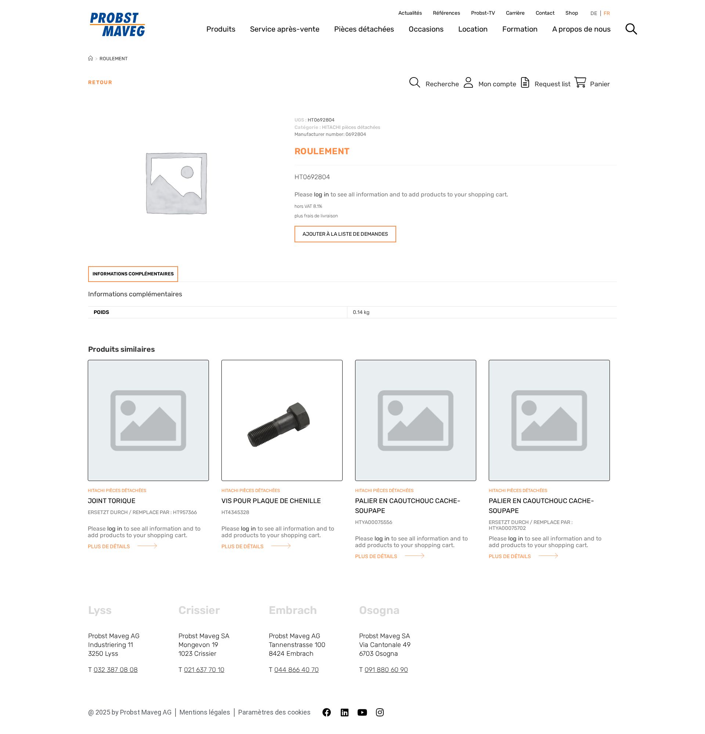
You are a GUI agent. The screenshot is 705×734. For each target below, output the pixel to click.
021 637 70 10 (204, 670)
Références (446, 13)
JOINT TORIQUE (111, 501)
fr (607, 14)
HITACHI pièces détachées (351, 127)
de (593, 14)
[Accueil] (90, 58)
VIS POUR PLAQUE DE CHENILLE (271, 501)
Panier (600, 84)
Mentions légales (205, 712)
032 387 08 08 (116, 670)
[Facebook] (327, 712)
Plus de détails (109, 546)
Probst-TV (483, 13)
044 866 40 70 (296, 670)
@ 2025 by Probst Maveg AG (129, 712)
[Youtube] (362, 712)
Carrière (515, 13)
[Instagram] (379, 712)
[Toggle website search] (631, 31)
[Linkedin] (344, 712)
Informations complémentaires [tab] (133, 273)
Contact (545, 13)
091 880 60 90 (386, 670)
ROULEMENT (114, 58)
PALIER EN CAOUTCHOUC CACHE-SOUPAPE (407, 506)
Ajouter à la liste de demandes (345, 234)
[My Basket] (580, 83)
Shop (571, 13)
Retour (100, 82)
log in (321, 194)
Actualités (410, 13)
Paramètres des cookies (274, 712)
